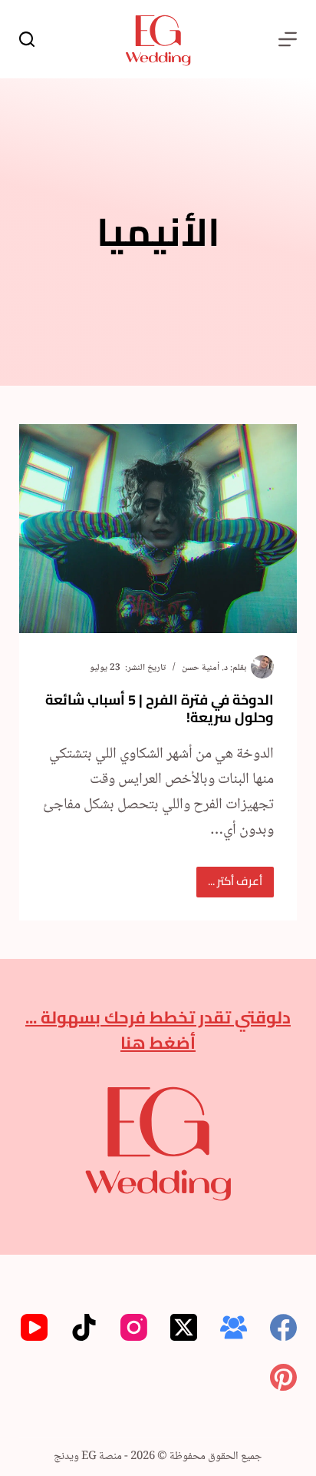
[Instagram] (133, 1327)
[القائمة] (287, 39)
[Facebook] (283, 1327)
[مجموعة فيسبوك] (233, 1327)
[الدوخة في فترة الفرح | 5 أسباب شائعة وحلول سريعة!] (158, 528)
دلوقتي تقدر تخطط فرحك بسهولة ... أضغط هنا (158, 1030)
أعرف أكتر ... (231, 883)
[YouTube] (34, 1327)
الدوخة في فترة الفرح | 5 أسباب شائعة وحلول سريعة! (159, 708)
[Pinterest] (283, 1377)
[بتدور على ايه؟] (27, 39)
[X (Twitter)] (183, 1327)
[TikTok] (84, 1327)
